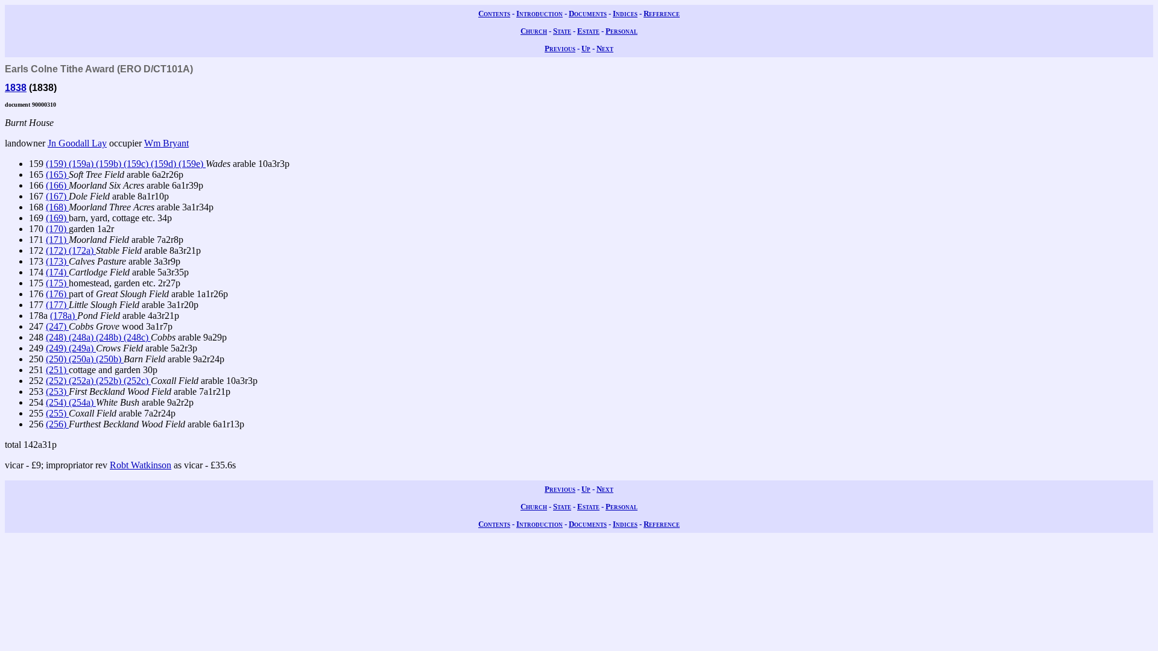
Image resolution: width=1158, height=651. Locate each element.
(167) (57, 196)
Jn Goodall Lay (77, 143)
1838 (16, 88)
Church (533, 31)
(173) (57, 261)
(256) (57, 424)
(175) (57, 283)
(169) (57, 218)
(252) (57, 381)
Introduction (539, 13)
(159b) (110, 164)
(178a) (63, 315)
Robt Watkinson (140, 465)
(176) (57, 294)
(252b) (110, 381)
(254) (57, 402)
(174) (57, 272)
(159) (57, 164)
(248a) (82, 337)
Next (604, 48)
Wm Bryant (166, 143)
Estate (588, 31)
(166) (57, 185)
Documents (588, 13)
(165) (57, 174)
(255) (57, 413)
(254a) (82, 402)
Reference (662, 13)
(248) (57, 337)
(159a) (82, 164)
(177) (57, 305)
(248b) (110, 337)
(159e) (192, 164)
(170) (57, 229)
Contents (494, 13)
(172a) (82, 250)
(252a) (82, 381)
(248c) (137, 337)
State (562, 31)
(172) (57, 250)
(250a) (82, 359)
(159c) (137, 164)
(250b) (110, 359)
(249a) (82, 348)
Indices (625, 13)
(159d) (165, 164)
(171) (57, 239)
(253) (57, 391)
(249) (57, 348)
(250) (57, 359)
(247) (57, 326)
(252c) (137, 381)
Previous (560, 48)
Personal (622, 31)
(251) (57, 370)
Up (585, 48)
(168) (57, 207)
